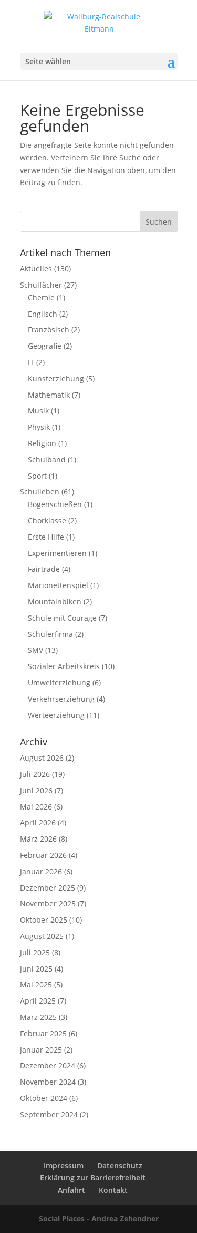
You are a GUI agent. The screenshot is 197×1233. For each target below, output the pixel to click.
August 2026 (42, 758)
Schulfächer (41, 285)
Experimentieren (57, 553)
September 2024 (49, 1114)
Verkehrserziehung (61, 699)
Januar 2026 (41, 871)
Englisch (42, 314)
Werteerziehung (56, 715)
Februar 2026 (43, 855)
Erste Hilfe (46, 537)
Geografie (44, 346)
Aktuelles (36, 269)
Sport (37, 476)
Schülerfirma (50, 634)
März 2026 (38, 839)
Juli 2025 (35, 952)
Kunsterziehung (56, 378)
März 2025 (38, 1017)
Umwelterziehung (59, 683)
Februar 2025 (43, 1033)
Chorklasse (47, 520)
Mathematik (49, 395)
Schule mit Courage (62, 618)
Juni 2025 (36, 969)
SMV (35, 650)
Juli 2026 (35, 774)
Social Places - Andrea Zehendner (99, 1219)
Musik (38, 411)
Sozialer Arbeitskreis (64, 666)
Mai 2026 (36, 807)
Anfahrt (71, 1190)
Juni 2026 (36, 790)
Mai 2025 (36, 984)
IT (31, 362)
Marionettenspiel (58, 585)
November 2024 (48, 1082)
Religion (42, 443)
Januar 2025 (41, 1050)
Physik (39, 427)
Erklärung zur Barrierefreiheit (93, 1178)
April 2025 (38, 1001)
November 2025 (48, 903)
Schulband (47, 459)
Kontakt (113, 1190)
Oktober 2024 (43, 1098)
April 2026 (38, 822)
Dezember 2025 (47, 888)
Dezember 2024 (47, 1065)
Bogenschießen (55, 504)
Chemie (41, 297)
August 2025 (42, 936)
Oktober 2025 (43, 920)
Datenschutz (119, 1165)
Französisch (48, 330)
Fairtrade (44, 569)
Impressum (64, 1165)
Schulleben (39, 492)
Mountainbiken (54, 602)
